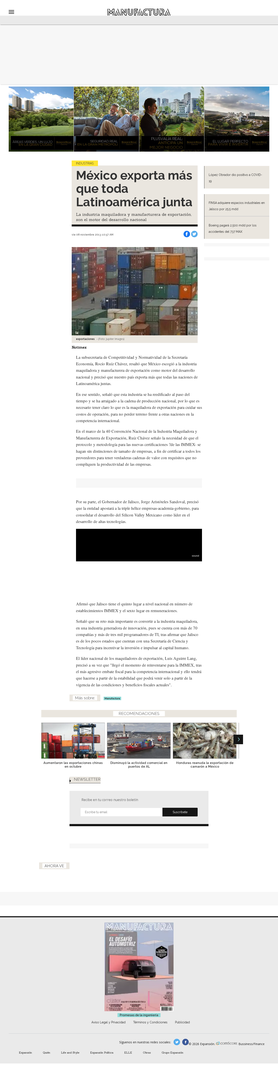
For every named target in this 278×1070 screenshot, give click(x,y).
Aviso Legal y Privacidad (108, 1022)
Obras (147, 1052)
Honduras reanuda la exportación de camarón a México (204, 764)
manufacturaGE (177, 1042)
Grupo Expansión (172, 1052)
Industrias (85, 163)
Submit (180, 812)
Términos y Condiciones (150, 1022)
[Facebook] (187, 234)
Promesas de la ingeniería (139, 1015)
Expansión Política (101, 1052)
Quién (46, 1052)
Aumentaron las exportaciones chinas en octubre (73, 764)
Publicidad (182, 1022)
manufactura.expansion (185, 1042)
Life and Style (70, 1052)
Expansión (25, 1052)
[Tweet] (194, 234)
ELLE (128, 1052)
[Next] (238, 739)
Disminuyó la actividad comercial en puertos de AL (138, 764)
